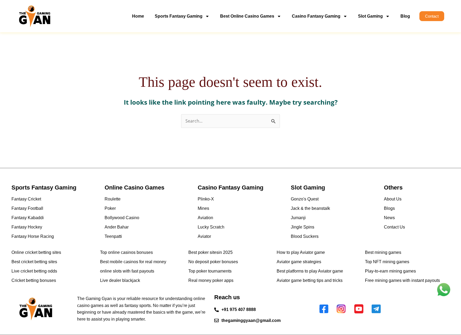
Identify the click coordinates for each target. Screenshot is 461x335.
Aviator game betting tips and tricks (310, 280)
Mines (203, 208)
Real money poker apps (210, 280)
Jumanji (298, 217)
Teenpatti (113, 236)
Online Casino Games (134, 187)
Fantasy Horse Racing (32, 236)
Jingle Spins (302, 227)
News (389, 217)
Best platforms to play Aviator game (310, 271)
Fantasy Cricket (26, 199)
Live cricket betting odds (34, 271)
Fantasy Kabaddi (27, 217)
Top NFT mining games (387, 261)
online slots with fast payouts (127, 271)
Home (138, 16)
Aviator (204, 236)
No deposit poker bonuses (213, 261)
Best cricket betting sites (34, 261)
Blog (405, 16)
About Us (393, 199)
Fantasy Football (27, 208)
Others (393, 187)
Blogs (389, 208)
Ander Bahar (117, 227)
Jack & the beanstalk (310, 208)
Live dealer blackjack (120, 280)
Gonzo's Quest (305, 199)
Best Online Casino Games (247, 16)
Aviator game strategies (299, 261)
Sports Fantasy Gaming (178, 16)
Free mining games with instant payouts (402, 280)
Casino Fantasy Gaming (316, 16)
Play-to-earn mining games (390, 271)
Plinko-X (206, 199)
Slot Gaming (370, 16)
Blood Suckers (305, 236)
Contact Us (394, 227)
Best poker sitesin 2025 (210, 252)
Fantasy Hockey (26, 227)
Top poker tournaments (210, 271)
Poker (110, 208)
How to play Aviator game (301, 252)
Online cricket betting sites (36, 252)
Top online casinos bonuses (126, 252)
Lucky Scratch (211, 227)
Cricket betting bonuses (33, 280)
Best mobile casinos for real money (133, 261)
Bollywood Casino (122, 217)
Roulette (113, 199)
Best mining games (383, 252)
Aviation (205, 217)
